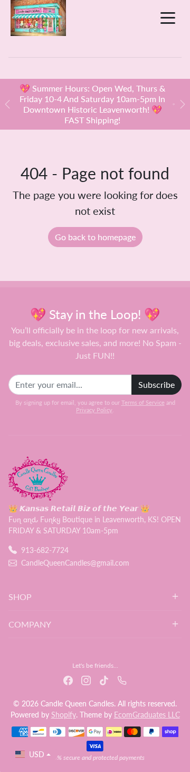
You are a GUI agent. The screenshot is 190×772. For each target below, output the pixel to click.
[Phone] (122, 679)
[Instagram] (86, 679)
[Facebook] (68, 679)
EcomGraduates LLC (147, 714)
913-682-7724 (45, 550)
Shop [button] (20, 597)
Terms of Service (143, 402)
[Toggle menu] (167, 18)
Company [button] (29, 624)
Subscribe (156, 384)
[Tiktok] (104, 679)
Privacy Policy (94, 409)
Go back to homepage (95, 237)
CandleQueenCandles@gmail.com (75, 562)
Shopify (63, 714)
